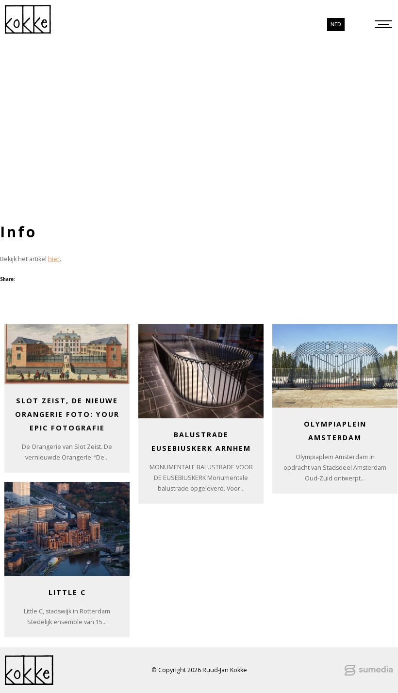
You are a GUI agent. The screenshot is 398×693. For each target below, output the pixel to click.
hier (54, 259)
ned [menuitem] (336, 24)
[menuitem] (336, 24)
